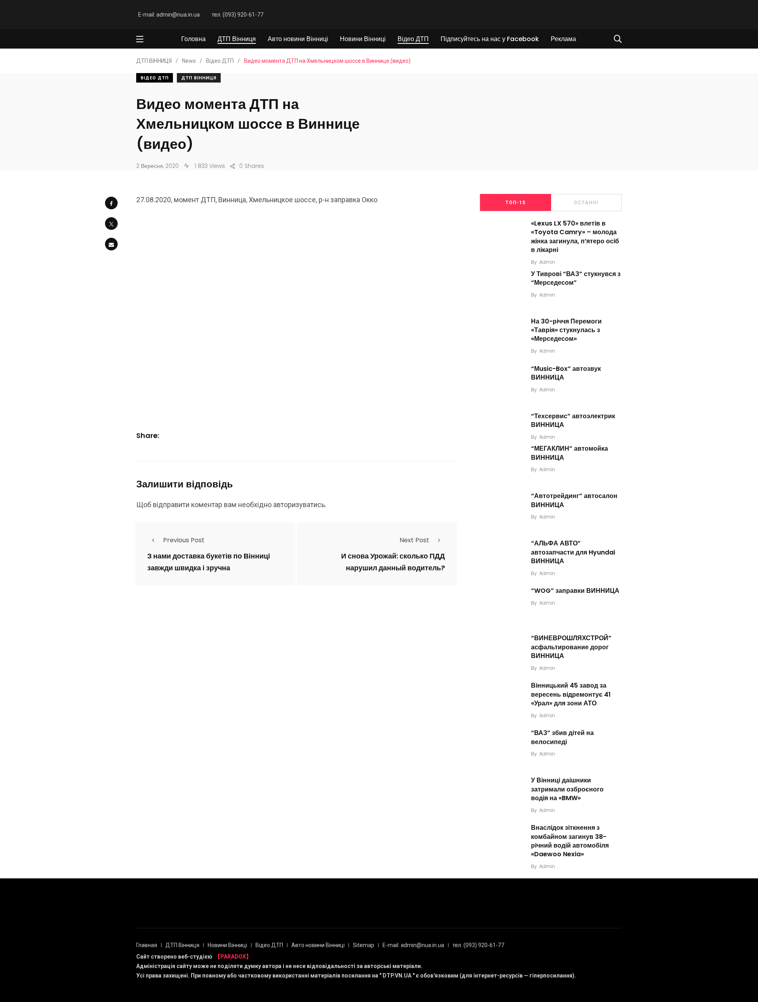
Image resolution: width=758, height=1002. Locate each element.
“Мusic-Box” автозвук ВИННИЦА (566, 373)
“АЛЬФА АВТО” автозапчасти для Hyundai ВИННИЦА (573, 552)
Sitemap (363, 945)
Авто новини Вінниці (298, 38)
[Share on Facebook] (111, 203)
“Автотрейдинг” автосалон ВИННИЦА (574, 500)
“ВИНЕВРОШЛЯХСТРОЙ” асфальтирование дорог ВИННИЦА (571, 647)
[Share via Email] (111, 244)
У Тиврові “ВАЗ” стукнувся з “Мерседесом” (576, 278)
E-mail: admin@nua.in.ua (169, 14)
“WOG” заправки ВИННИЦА (575, 591)
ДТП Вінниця (237, 38)
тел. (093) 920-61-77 (237, 14)
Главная (146, 945)
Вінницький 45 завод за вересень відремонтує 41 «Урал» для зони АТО (571, 694)
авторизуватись (299, 504)
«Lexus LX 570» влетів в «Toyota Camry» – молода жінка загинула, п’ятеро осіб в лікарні (575, 236)
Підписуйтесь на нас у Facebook (490, 38)
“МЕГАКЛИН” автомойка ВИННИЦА (569, 453)
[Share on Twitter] (111, 223)
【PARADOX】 (233, 956)
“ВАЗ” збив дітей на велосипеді (562, 737)
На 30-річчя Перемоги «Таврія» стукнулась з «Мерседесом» (566, 330)
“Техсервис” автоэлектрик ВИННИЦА (573, 420)
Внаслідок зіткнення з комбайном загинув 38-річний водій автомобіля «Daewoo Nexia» (570, 841)
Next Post (414, 540)
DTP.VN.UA (397, 975)
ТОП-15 (515, 202)
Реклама (563, 38)
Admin (547, 262)
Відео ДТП (413, 38)
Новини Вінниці (363, 38)
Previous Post (184, 540)
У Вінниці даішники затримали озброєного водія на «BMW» (567, 789)
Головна (193, 38)
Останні (586, 202)
